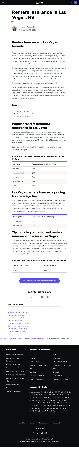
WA (50, 400)
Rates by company (23, 111)
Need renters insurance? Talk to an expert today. (39, 281)
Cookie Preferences (53, 441)
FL (67, 392)
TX (39, 400)
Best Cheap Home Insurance (16, 375)
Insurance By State (38, 387)
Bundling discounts (23, 117)
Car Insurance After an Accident (18, 326)
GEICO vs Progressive (36, 376)
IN (37, 395)
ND (54, 397)
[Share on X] (31, 297)
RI (68, 397)
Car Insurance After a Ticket (17, 329)
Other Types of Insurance (16, 331)
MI (60, 395)
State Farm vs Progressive (38, 365)
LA (47, 395)
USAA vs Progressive (36, 379)
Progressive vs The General (62, 365)
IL (34, 395)
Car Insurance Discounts (16, 315)
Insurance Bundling (12, 384)
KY (45, 395)
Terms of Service (25, 441)
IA (39, 395)
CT (59, 392)
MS (66, 395)
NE (34, 397)
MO (69, 395)
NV (37, 397)
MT (30, 397)
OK (60, 397)
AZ (47, 392)
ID (32, 395)
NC (51, 397)
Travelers (32, 372)
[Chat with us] (75, 2)
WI (57, 400)
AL (42, 392)
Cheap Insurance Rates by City (15, 379)
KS (42, 395)
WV (54, 400)
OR (63, 397)
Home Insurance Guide (14, 368)
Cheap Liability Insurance (15, 355)
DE (65, 392)
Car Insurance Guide (13, 364)
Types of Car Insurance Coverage (19, 323)
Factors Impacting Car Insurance (19, 318)
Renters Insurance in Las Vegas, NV (58, 338)
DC (62, 392)
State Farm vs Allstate (60, 362)
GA (70, 392)
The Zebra (3, 338)
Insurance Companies (39, 350)
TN (36, 400)
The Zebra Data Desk (13, 391)
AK (45, 392)
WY (59, 400)
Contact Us (56, 423)
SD (33, 400)
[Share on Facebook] (37, 297)
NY (49, 397)
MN (63, 395)
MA (57, 395)
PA (66, 397)
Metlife (55, 369)
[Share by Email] (48, 297)
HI (30, 395)
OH (57, 397)
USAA (31, 355)
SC (30, 400)
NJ (42, 397)
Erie (30, 369)
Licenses (43, 441)
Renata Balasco (27, 27)
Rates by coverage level (25, 114)
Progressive (33, 358)
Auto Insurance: (34, 392)
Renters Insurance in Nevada (34, 338)
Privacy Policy (35, 441)
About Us (22, 423)
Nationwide (56, 372)
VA (47, 400)
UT (42, 400)
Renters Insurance (15, 338)
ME (50, 395)
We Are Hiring (43, 423)
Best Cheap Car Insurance (15, 371)
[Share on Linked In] (42, 297)
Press (32, 423)
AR (50, 392)
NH (39, 397)
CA (53, 392)
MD (53, 395)
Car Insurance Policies (15, 320)
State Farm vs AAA (59, 376)
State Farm (56, 358)
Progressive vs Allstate (60, 379)
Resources (11, 350)
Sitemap (9, 388)
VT (45, 400)
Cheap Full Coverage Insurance (13, 359)
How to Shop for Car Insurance (18, 312)
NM (45, 397)
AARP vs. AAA (34, 362)
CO (56, 392)
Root (54, 355)
